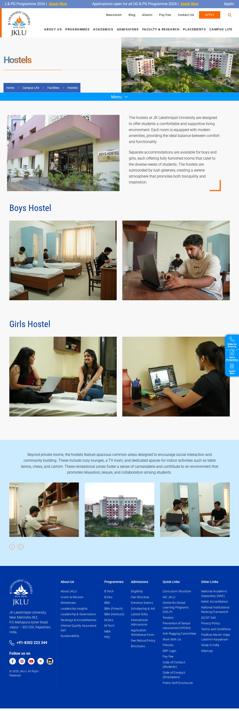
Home (10, 87)
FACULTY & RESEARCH (161, 29)
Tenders (168, 617)
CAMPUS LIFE (220, 29)
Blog (132, 15)
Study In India (210, 645)
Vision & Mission (72, 597)
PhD (107, 637)
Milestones (68, 602)
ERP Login (169, 651)
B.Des (108, 597)
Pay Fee (165, 15)
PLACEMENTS (194, 29)
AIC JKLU (169, 597)
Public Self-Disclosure (178, 683)
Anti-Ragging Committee (179, 633)
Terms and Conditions (216, 629)
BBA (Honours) (114, 614)
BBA (107, 602)
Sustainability (70, 636)
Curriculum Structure (177, 591)
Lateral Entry (139, 614)
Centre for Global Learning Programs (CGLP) (176, 607)
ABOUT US (53, 29)
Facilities (53, 87)
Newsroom (114, 15)
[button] (12, 547)
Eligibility (137, 591)
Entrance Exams (142, 602)
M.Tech (109, 625)
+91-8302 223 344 (32, 642)
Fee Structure (140, 597)
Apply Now (45, 4)
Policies (168, 645)
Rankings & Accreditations (78, 620)
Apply (209, 15)
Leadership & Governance (78, 614)
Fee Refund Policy (143, 640)
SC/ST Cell (208, 617)
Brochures (138, 646)
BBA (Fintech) (113, 608)
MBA (107, 631)
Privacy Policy (210, 623)
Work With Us (172, 639)
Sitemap (207, 651)
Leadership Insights (74, 608)
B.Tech (109, 591)
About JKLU (69, 591)
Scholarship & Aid (143, 608)
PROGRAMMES (77, 29)
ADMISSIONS (128, 29)
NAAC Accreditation (214, 601)
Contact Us (186, 15)
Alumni (147, 15)
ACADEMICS (103, 29)
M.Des (108, 620)
